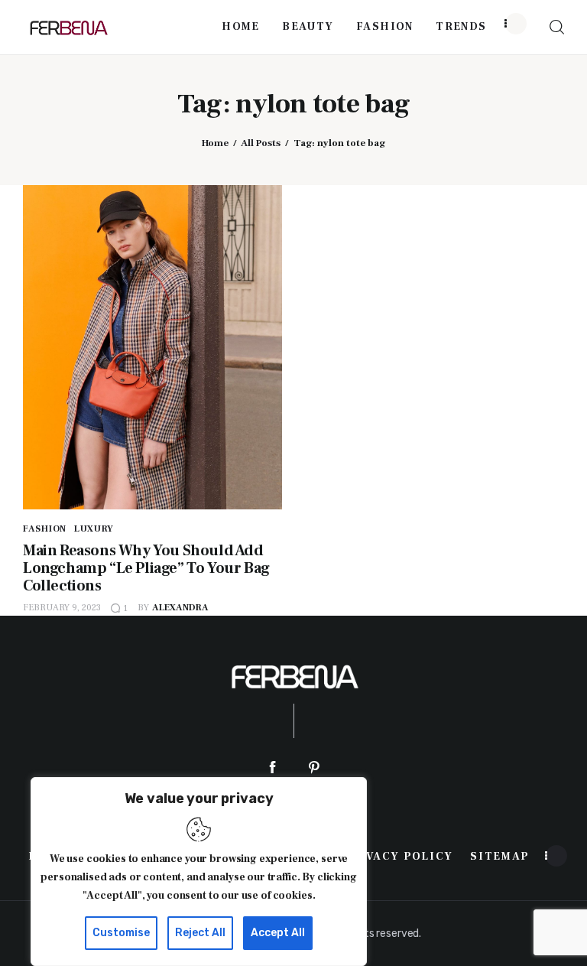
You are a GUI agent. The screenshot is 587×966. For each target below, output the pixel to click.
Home (215, 143)
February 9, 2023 (62, 607)
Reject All (200, 932)
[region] (199, 871)
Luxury (94, 529)
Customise (121, 932)
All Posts (261, 143)
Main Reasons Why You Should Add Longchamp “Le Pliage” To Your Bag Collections (146, 568)
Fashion (44, 529)
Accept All (278, 932)
